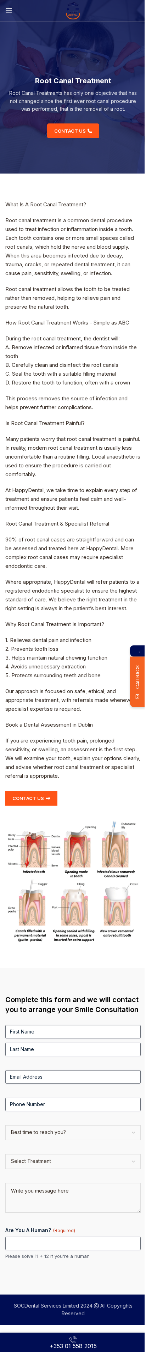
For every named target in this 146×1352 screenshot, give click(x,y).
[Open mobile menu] (9, 11)
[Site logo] (73, 10)
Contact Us (70, 131)
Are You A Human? (40, 1230)
